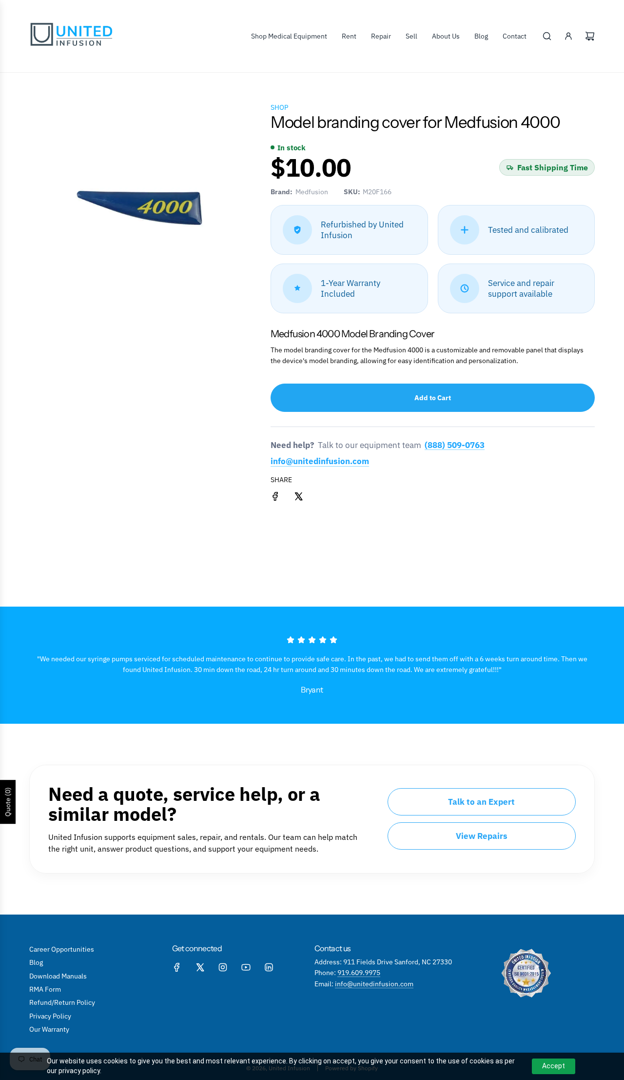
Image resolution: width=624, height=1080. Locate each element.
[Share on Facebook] (275, 498)
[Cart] (590, 36)
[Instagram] (223, 967)
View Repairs (481, 836)
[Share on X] (298, 498)
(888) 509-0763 (455, 445)
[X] (200, 967)
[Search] (547, 36)
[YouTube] (245, 967)
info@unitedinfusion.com (320, 461)
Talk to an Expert (481, 801)
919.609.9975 (358, 972)
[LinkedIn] (268, 967)
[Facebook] (177, 967)
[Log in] (568, 36)
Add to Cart (432, 397)
